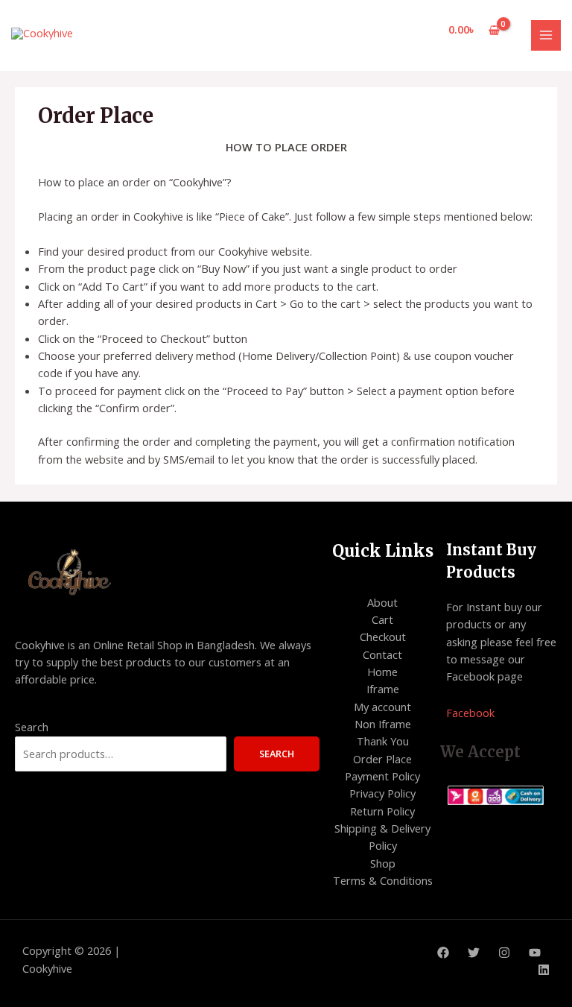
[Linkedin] (544, 970)
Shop (382, 863)
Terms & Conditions (383, 880)
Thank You (383, 740)
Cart (382, 619)
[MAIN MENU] (546, 35)
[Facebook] (443, 953)
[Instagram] (504, 953)
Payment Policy (382, 775)
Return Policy (382, 811)
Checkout (383, 636)
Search (31, 726)
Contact (382, 654)
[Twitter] (474, 953)
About (382, 602)
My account (382, 706)
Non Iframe (383, 723)
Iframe (382, 688)
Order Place (382, 758)
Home (382, 671)
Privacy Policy (382, 793)
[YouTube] (535, 953)
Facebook (470, 712)
